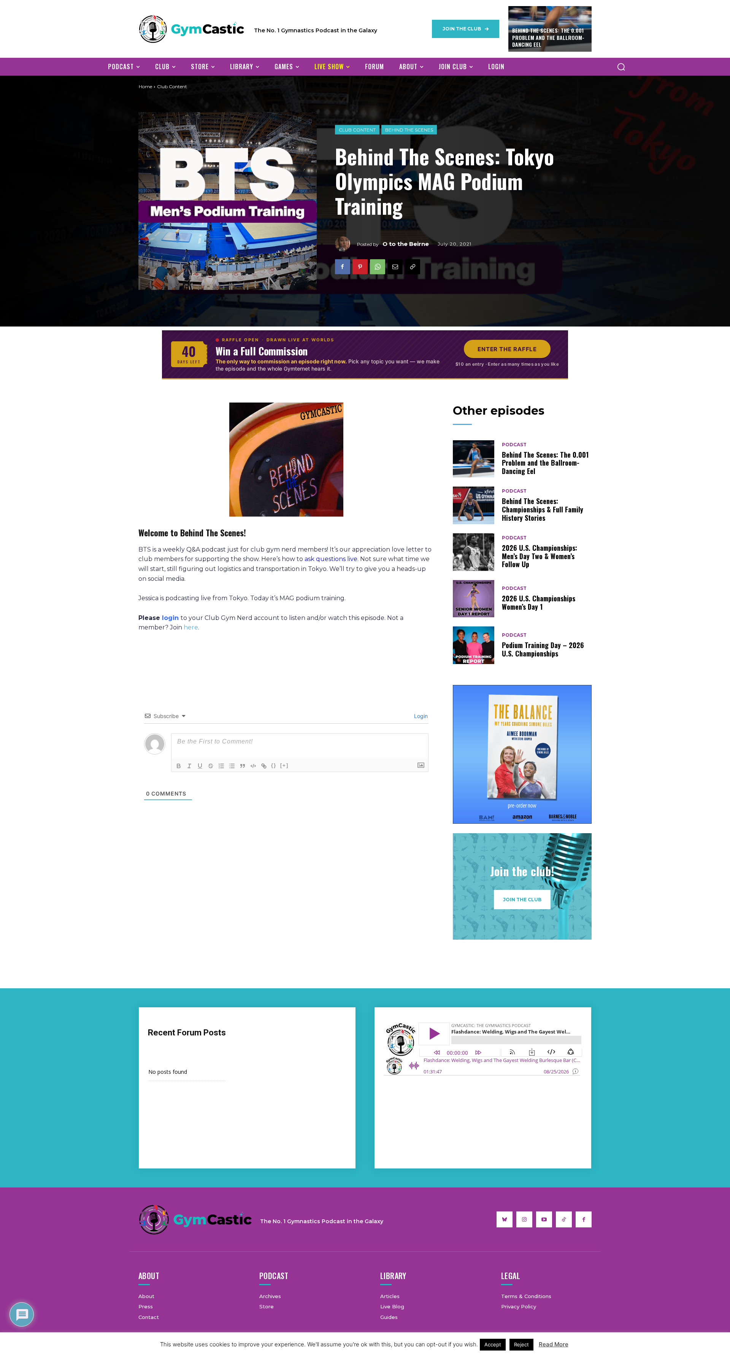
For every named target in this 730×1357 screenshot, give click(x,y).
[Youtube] (544, 1219)
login (170, 617)
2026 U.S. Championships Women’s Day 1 (538, 602)
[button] (621, 66)
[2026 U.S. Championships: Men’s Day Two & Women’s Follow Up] (474, 552)
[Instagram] (524, 1219)
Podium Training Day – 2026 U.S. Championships (543, 649)
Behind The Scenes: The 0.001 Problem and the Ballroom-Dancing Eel (548, 37)
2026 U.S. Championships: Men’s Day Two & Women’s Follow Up (539, 556)
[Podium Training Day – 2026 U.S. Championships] (474, 645)
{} (273, 765)
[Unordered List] (232, 765)
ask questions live (331, 559)
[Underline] (200, 765)
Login (420, 716)
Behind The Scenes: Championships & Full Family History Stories (542, 509)
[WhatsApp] (377, 266)
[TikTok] (564, 1219)
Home (145, 86)
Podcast (514, 444)
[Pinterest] (360, 266)
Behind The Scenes (409, 130)
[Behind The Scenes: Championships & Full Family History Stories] (474, 505)
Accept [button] (492, 1344)
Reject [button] (521, 1344)
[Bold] (178, 765)
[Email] (395, 266)
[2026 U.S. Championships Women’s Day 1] (474, 599)
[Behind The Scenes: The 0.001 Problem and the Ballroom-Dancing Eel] (474, 459)
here (191, 627)
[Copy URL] (412, 266)
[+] (284, 765)
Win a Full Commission (262, 350)
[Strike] (210, 765)
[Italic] (189, 765)
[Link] (264, 765)
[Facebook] (342, 266)
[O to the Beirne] (346, 243)
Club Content (357, 130)
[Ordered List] (221, 765)
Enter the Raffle (507, 349)
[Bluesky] (505, 1219)
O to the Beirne (405, 244)
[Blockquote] (242, 765)
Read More (553, 1344)
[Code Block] (253, 765)
